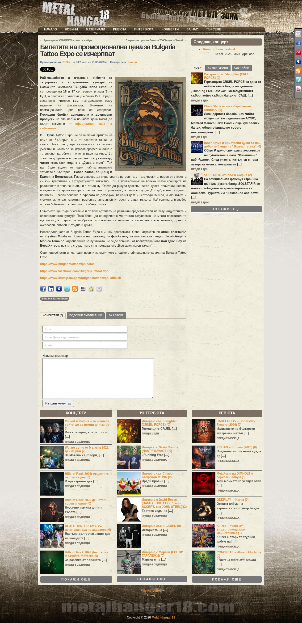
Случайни (241, 67)
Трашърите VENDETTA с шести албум (68, 40)
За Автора (116, 315)
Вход (151, 595)
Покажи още (226, 209)
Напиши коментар (55, 356)
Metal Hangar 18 (163, 617)
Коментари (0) (53, 315)
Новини (71, 29)
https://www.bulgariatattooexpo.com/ (67, 264)
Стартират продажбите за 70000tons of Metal (154, 40)
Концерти (170, 29)
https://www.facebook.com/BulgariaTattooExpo (74, 271)
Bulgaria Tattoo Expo (55, 298)
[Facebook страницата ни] (298, 43)
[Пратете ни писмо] (298, 34)
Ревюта (119, 29)
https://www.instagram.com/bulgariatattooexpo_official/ (80, 278)
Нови (197, 67)
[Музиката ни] (298, 52)
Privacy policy (151, 590)
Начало (50, 29)
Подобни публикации (85, 315)
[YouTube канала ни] (298, 89)
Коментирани (218, 67)
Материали (95, 29)
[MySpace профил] (298, 61)
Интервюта (144, 29)
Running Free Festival (219, 49)
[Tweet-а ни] (298, 80)
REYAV (66, 62)
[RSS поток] (298, 71)
